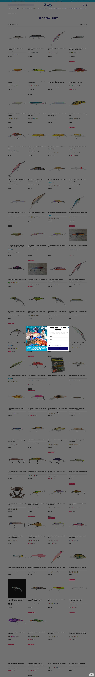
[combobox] (50, 346)
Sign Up (58, 348)
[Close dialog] (68, 327)
